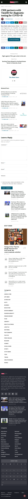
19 (10, 476)
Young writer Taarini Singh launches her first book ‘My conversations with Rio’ (12, 249)
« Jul (2, 484)
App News (7, 297)
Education (7, 307)
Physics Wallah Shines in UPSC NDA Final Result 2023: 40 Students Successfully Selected (17, 260)
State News (7, 351)
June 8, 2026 (12, 119)
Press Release (8, 338)
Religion (6, 340)
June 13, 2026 (12, 108)
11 (6, 473)
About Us (3, 492)
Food (5, 318)
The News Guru (9, 19)
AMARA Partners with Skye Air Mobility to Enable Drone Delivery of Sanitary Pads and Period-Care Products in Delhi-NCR (19, 216)
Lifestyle (6, 327)
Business (6, 305)
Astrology (7, 299)
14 (17, 473)
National (7, 329)
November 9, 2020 (19, 19)
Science (6, 343)
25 (6, 479)
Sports (6, 349)
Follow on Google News (6, 494)
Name (3, 163)
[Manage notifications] (24, 496)
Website (3, 175)
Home (2, 6)
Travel (6, 357)
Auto (5, 302)
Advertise (10, 492)
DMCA (23, 492)
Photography (8, 332)
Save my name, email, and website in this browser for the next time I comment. (13, 182)
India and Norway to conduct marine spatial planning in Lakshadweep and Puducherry (17, 283)
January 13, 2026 (13, 130)
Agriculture (7, 294)
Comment (4, 145)
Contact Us (16, 492)
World (6, 362)
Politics (6, 335)
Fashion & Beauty (9, 313)
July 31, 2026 (12, 96)
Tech (5, 354)
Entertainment (8, 310)
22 (21, 476)
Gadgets (6, 321)
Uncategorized (8, 360)
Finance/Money (8, 316)
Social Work (7, 346)
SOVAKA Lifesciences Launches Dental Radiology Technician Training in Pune (9, 93)
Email (3, 169)
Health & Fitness (8, 6)
